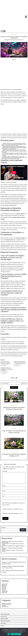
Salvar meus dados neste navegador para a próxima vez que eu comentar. (13, 504)
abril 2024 (4, 589)
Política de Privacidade (5, 614)
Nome (4, 485)
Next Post (23, 383)
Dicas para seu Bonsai (6, 604)
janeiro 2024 (4, 592)
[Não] (26, 632)
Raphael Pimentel (9, 39)
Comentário (5, 471)
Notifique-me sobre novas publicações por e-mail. (12, 513)
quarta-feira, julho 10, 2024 (18, 39)
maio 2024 (4, 588)
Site (3, 496)
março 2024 (4, 590)
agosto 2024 (4, 585)
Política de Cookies (4, 618)
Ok (8, 634)
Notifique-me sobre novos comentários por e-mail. (12, 509)
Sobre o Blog (3, 623)
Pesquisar (4, 527)
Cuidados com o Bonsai (6, 603)
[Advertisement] (14, 15)
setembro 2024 (5, 584)
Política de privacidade (16, 634)
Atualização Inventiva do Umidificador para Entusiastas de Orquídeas (7, 369)
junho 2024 (4, 587)
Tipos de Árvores (5, 606)
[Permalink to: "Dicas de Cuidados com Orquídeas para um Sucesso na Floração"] (14, 420)
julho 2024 (4, 586)
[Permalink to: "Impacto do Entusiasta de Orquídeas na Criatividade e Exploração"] (14, 49)
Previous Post (6, 383)
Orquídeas (14, 34)
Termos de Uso (4, 616)
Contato (2, 625)
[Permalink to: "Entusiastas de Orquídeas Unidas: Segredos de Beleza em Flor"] (14, 443)
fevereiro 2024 (5, 591)
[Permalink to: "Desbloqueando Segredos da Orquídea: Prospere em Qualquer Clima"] (14, 397)
